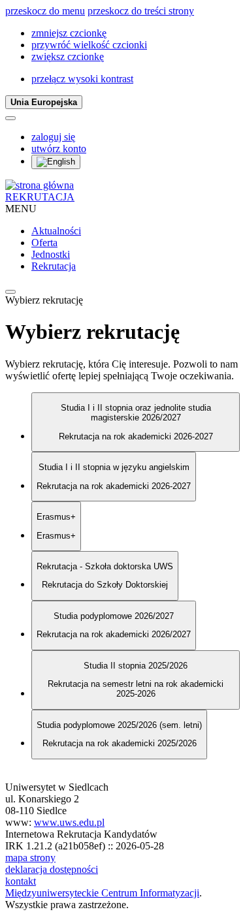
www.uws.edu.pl (69, 822)
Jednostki (50, 254)
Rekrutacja (53, 266)
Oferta (44, 242)
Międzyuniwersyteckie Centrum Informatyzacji (102, 892)
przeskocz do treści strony (141, 10)
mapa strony (30, 857)
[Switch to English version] (55, 162)
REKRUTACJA (39, 196)
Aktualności (56, 230)
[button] (68, 33)
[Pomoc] (10, 118)
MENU (21, 208)
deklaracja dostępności (51, 869)
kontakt (20, 881)
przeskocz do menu (45, 10)
